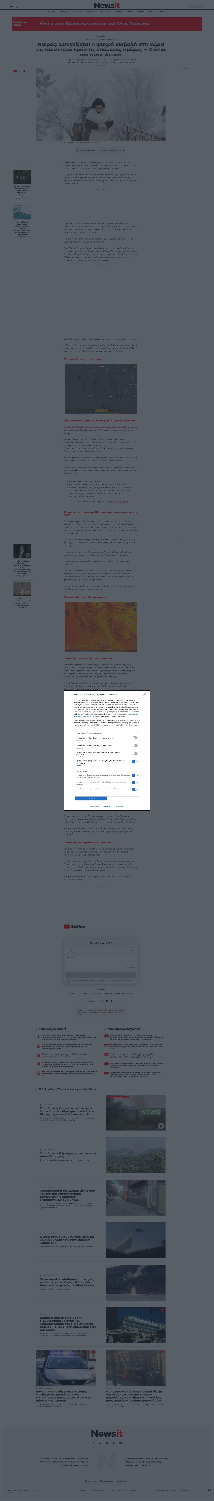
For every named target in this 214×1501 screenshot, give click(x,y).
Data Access (107, 806)
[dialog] (107, 750)
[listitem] (107, 733)
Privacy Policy (119, 806)
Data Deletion (94, 806)
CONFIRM (91, 798)
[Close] (145, 695)
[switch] (135, 737)
